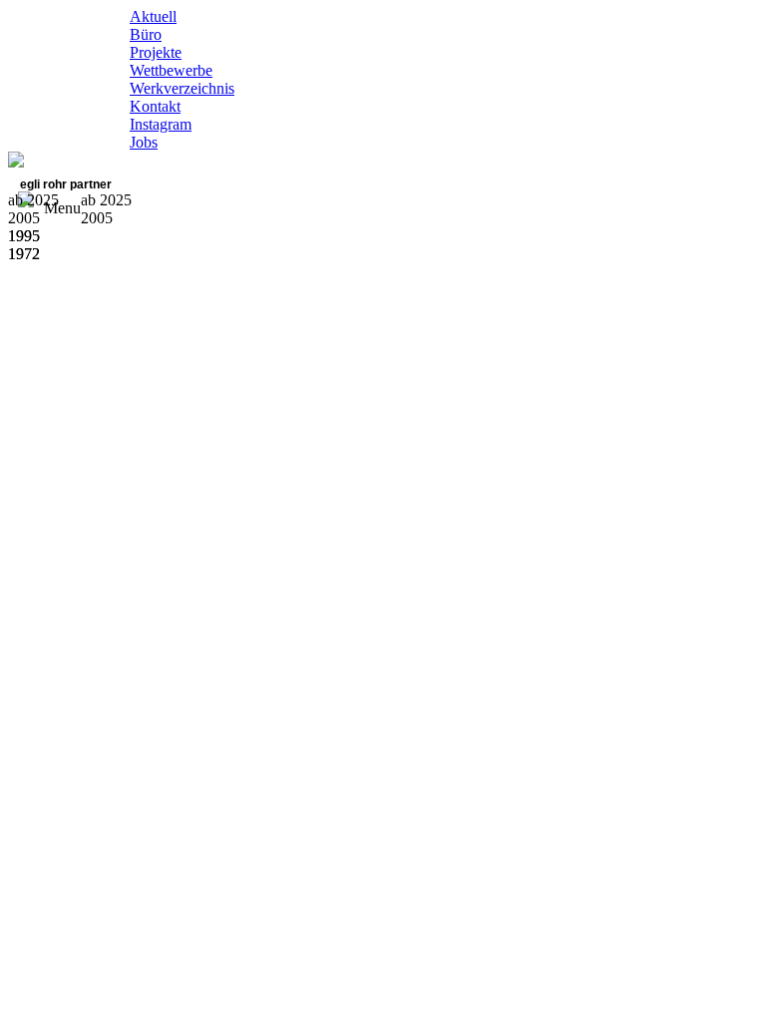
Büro (146, 34)
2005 (97, 217)
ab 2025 (106, 199)
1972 (24, 253)
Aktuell (153, 16)
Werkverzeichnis (182, 88)
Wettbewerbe (171, 70)
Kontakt (155, 106)
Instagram (161, 124)
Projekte (156, 52)
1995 (24, 235)
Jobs (144, 142)
